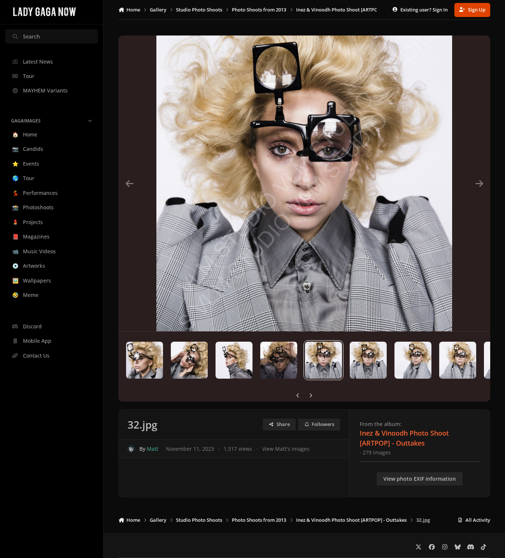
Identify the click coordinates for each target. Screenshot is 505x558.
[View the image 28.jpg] (144, 360)
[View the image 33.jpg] (368, 360)
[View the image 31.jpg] (278, 360)
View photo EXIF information (419, 478)
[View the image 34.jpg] (412, 360)
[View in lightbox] (304, 183)
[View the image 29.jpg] (189, 360)
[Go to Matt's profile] (131, 449)
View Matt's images (285, 448)
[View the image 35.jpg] (457, 360)
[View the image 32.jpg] (323, 360)
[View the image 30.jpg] (234, 360)
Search (31, 36)
